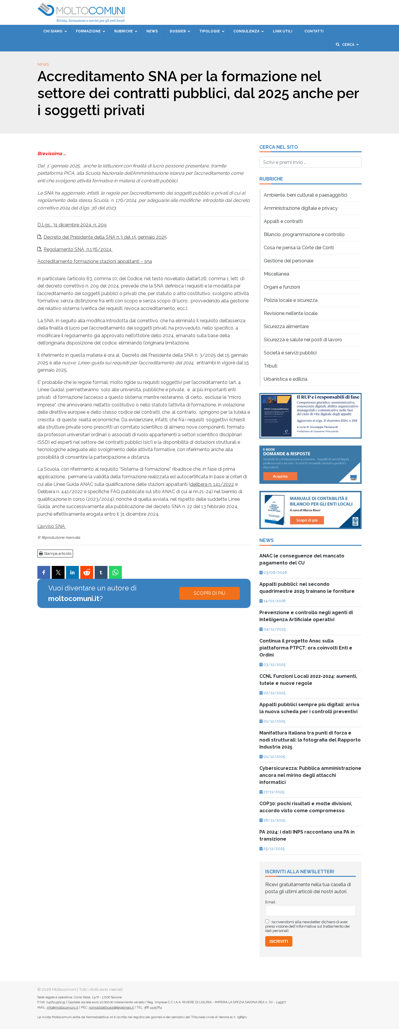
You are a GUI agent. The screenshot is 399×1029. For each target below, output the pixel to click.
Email (153, 108)
